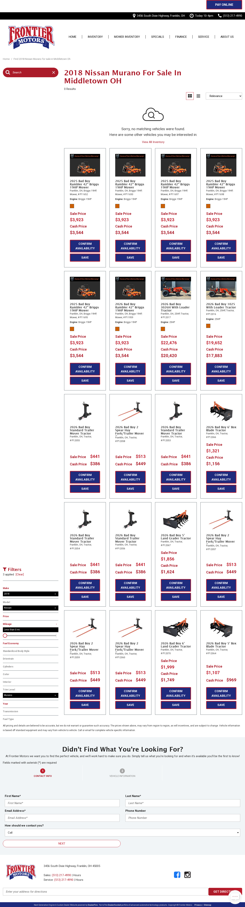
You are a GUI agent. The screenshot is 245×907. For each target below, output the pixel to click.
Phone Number (135, 811)
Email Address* (15, 811)
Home (72, 37)
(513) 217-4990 (61, 875)
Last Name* (133, 796)
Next (61, 843)
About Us (227, 37)
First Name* (13, 796)
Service (203, 37)
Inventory (95, 37)
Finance (181, 37)
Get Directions (225, 891)
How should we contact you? (24, 825)
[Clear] (20, 574)
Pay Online (224, 5)
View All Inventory (153, 142)
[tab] (43, 773)
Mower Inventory (127, 37)
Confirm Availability (85, 246)
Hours (77, 875)
